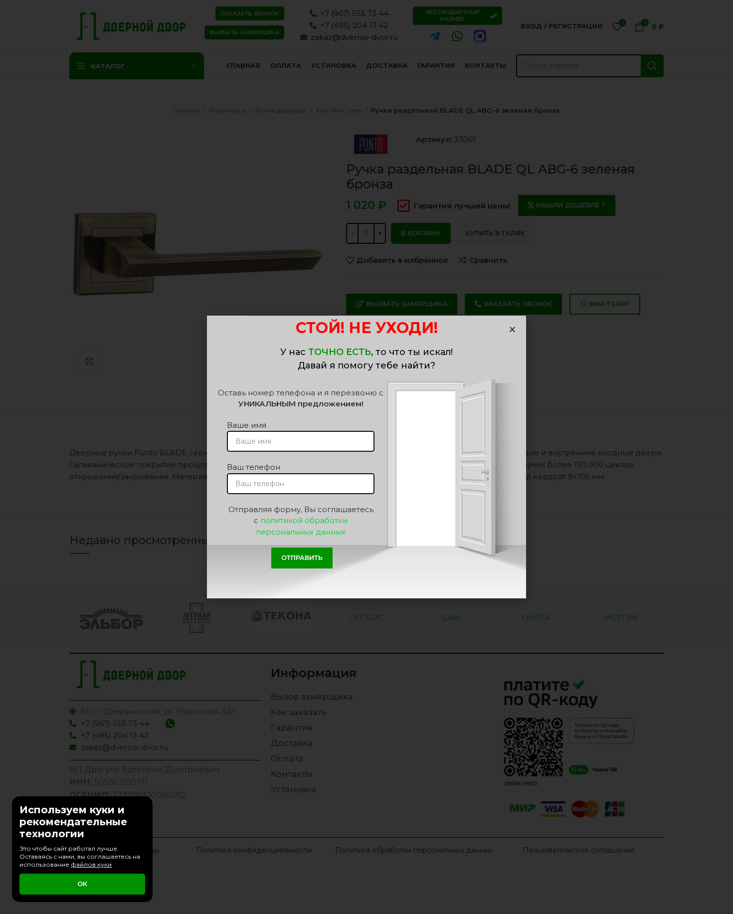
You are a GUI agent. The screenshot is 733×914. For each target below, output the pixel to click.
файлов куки (91, 864)
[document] (366, 457)
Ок (82, 884)
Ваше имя (246, 425)
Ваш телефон (253, 467)
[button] (512, 329)
